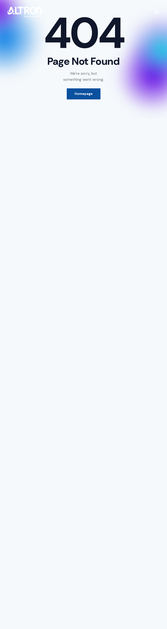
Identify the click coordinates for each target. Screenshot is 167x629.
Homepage (84, 94)
